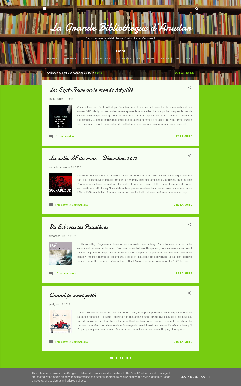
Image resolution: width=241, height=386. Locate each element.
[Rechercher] (197, 9)
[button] (190, 88)
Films (151, 58)
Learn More (189, 376)
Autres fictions (128, 58)
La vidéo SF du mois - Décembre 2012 (93, 158)
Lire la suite (183, 136)
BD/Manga (103, 58)
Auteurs (70, 58)
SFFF (86, 58)
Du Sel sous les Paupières (78, 226)
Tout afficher (183, 72)
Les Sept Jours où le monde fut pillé (91, 89)
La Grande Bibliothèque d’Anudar (120, 27)
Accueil (52, 58)
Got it (205, 376)
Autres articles (121, 358)
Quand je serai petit (72, 295)
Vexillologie (170, 58)
